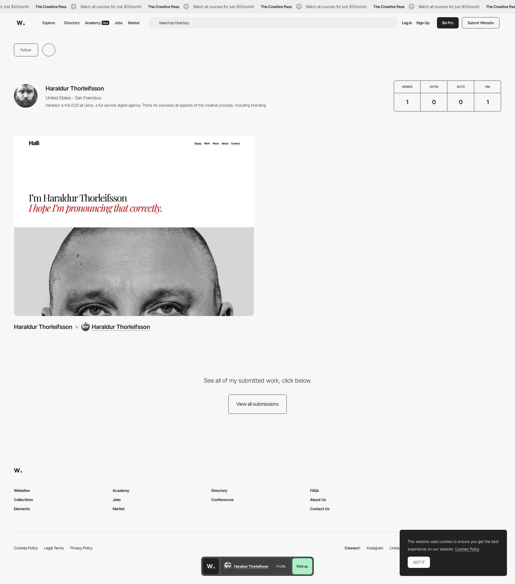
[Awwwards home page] (211, 566)
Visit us (302, 566)
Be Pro (447, 22)
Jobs (119, 22)
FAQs (314, 490)
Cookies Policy (26, 548)
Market (134, 22)
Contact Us (319, 508)
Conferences (222, 499)
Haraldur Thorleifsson (43, 326)
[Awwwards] (21, 23)
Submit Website (481, 22)
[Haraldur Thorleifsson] (134, 226)
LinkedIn (396, 548)
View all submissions (257, 404)
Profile (281, 566)
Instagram (375, 548)
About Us (318, 499)
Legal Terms (54, 548)
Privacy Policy (81, 548)
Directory (72, 22)
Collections (23, 499)
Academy (96, 22)
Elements (22, 508)
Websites (22, 490)
